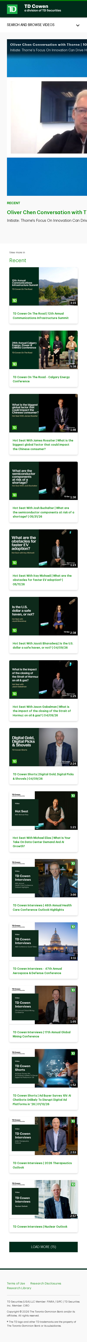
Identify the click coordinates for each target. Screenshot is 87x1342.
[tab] (43, 25)
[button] (43, 25)
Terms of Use (16, 1283)
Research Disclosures (45, 1283)
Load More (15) (44, 1247)
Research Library (19, 1288)
